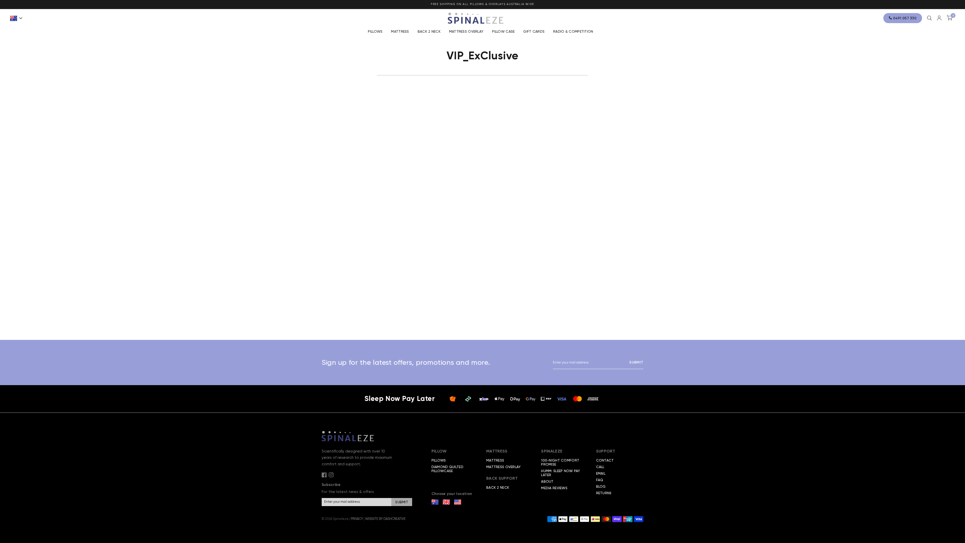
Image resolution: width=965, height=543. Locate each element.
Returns (604, 493)
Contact (605, 460)
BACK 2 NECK (429, 31)
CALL (600, 467)
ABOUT (547, 481)
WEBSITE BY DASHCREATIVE (385, 519)
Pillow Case (503, 31)
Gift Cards (534, 31)
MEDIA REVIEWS (554, 488)
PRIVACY (357, 519)
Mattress (400, 31)
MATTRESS (495, 460)
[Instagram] (331, 474)
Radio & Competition (573, 31)
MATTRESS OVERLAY (503, 467)
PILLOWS (438, 460)
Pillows (375, 31)
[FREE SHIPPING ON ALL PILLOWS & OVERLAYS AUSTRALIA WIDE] (482, 4)
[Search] (929, 18)
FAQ (599, 480)
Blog (601, 486)
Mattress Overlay (466, 31)
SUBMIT (636, 362)
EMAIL (600, 473)
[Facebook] (324, 474)
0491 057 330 (904, 18)
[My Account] (939, 18)
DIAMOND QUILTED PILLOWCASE (447, 469)
